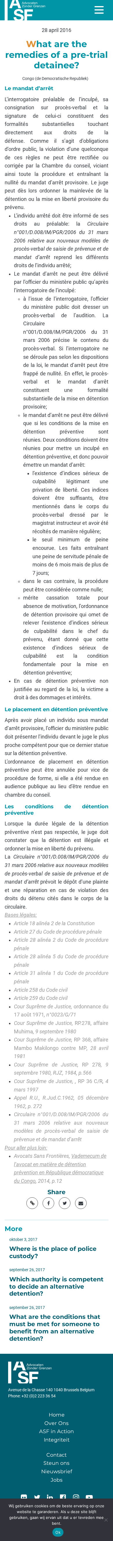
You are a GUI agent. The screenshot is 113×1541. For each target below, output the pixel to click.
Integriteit (57, 1440)
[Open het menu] (100, 10)
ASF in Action (56, 1431)
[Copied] (32, 1203)
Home (57, 1415)
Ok (58, 1532)
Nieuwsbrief (56, 1471)
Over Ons (56, 1423)
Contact (56, 1455)
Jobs (57, 1480)
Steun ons (56, 1463)
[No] (106, 1520)
